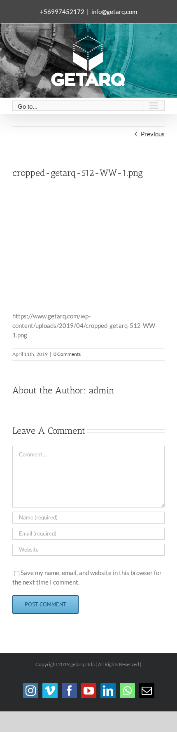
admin (101, 390)
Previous (153, 134)
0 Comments (67, 354)
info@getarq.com (114, 11)
